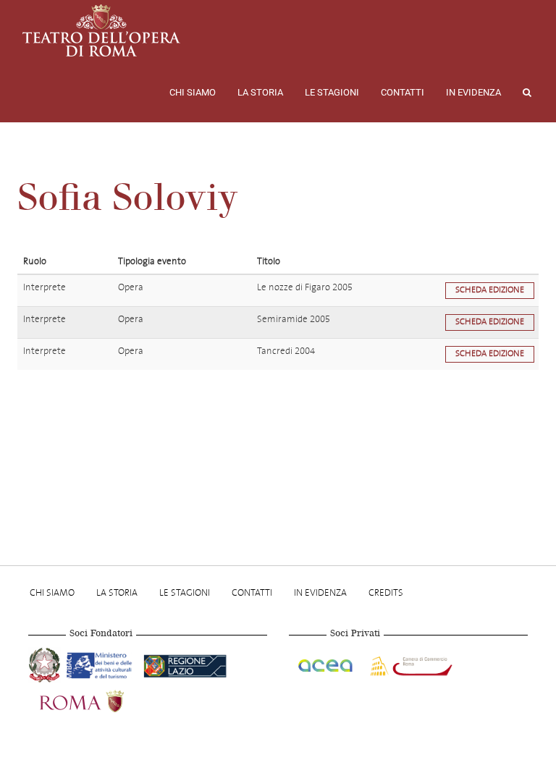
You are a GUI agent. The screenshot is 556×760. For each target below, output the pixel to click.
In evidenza (473, 92)
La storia (260, 92)
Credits (385, 592)
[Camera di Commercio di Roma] (409, 664)
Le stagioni (332, 92)
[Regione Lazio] (185, 664)
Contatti (402, 92)
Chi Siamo (192, 92)
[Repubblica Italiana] (46, 664)
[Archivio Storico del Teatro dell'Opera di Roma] (101, 30)
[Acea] (326, 664)
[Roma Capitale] (100, 700)
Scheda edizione (489, 289)
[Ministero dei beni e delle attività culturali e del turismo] (102, 664)
